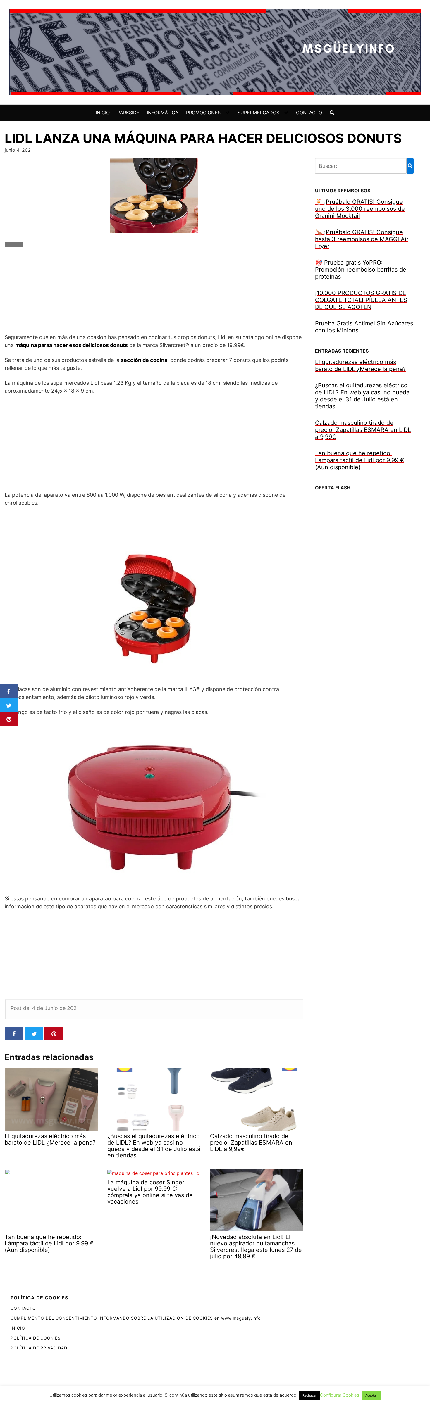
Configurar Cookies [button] (339, 1395)
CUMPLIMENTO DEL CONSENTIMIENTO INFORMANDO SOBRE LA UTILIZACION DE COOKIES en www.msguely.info (136, 1318)
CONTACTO (309, 112)
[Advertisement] (154, 292)
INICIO (103, 112)
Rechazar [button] (309, 1395)
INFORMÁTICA (162, 112)
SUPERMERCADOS (258, 112)
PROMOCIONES (203, 112)
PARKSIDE (128, 112)
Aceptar (371, 1395)
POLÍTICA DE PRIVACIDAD (39, 1347)
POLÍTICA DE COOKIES (36, 1337)
